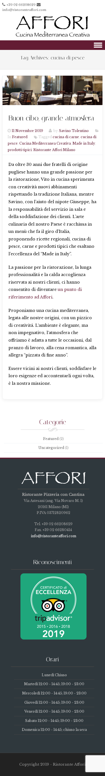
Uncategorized (51, 448)
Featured (19, 137)
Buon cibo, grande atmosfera (51, 118)
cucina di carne (66, 137)
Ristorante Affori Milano (54, 150)
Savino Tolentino (74, 131)
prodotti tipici (20, 150)
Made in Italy (84, 144)
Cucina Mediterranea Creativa (45, 144)
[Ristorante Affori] (52, 36)
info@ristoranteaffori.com (24, 10)
